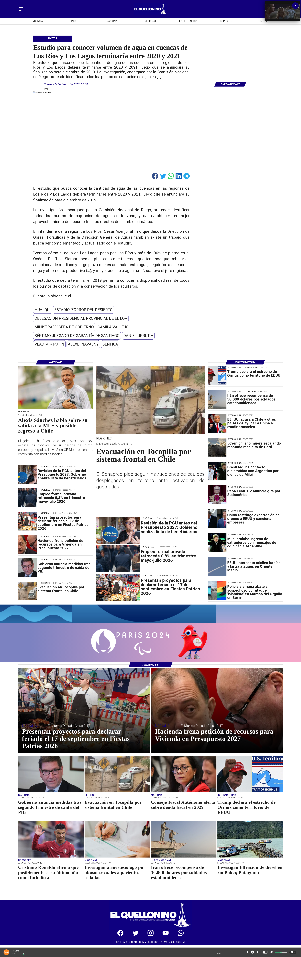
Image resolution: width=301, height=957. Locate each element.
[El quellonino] (150, 14)
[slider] (23, 954)
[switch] (265, 952)
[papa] (217, 495)
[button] (42, 310)
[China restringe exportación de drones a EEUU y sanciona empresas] (217, 518)
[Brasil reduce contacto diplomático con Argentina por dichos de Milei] (217, 471)
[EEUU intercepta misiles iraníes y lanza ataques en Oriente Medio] (217, 566)
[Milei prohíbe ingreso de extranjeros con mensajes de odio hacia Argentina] (217, 542)
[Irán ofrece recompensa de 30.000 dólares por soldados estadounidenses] (217, 399)
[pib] (27, 567)
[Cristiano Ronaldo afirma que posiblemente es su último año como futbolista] (51, 857)
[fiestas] (27, 521)
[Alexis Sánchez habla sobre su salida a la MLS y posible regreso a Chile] (55, 408)
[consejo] (183, 792)
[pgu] (27, 474)
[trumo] (217, 423)
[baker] (250, 857)
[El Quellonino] (21, 11)
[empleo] (27, 497)
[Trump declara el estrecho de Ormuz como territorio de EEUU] (217, 375)
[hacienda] (27, 544)
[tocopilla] (27, 591)
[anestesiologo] (117, 857)
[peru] (217, 447)
